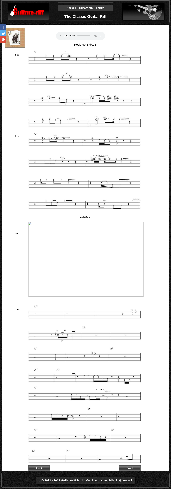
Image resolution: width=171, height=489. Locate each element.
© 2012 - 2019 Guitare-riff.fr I (64, 480)
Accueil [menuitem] (71, 8)
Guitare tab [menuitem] (86, 8)
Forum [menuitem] (100, 8)
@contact (125, 480)
